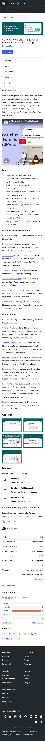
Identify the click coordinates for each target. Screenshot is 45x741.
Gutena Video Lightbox (11, 279)
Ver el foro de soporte (11, 639)
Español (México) (14, 711)
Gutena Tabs (7, 244)
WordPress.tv (8, 683)
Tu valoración (7, 622)
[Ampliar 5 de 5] (19, 452)
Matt (5, 694)
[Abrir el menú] (41, 3)
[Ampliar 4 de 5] (40, 437)
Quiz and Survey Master (12, 343)
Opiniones (8, 66)
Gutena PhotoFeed (10, 290)
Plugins (26, 660)
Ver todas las (37, 622)
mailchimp (38, 575)
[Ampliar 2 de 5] (40, 421)
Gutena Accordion (9, 270)
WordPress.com (9, 690)
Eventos (27, 675)
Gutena (5, 328)
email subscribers (28, 575)
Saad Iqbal (10, 46)
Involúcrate (28, 671)
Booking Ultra (7, 384)
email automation (36, 570)
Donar (27, 679)
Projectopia (6, 369)
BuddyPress (8, 701)
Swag (27, 683)
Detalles (7, 60)
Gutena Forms (7, 255)
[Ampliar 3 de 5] (19, 437)
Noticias (5, 656)
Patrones (27, 664)
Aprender (5, 671)
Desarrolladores (8, 679)
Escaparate (28, 652)
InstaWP (5, 402)
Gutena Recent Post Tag (12, 302)
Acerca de (6, 652)
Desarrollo (8, 77)
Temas (26, 656)
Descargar (8, 52)
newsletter (38, 579)
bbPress (6, 697)
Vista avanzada (8, 585)
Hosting (5, 660)
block (27, 570)
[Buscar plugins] (25, 17)
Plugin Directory (8, 10)
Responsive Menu (9, 357)
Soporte (7, 83)
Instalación (8, 72)
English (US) (38, 565)
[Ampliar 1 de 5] (19, 421)
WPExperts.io (12, 529)
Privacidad (6, 664)
